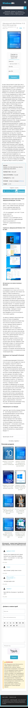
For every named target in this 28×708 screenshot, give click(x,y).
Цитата (5, 562)
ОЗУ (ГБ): (11, 66)
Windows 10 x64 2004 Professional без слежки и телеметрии (8, 463)
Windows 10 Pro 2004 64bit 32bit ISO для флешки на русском (8, 487)
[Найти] (25, 7)
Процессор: (11, 61)
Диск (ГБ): (11, 71)
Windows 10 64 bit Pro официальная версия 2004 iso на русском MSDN (20, 464)
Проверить (14, 77)
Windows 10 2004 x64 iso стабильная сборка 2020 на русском (20, 511)
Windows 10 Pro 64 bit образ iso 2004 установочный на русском (20, 535)
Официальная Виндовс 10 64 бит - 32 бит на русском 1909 (8, 535)
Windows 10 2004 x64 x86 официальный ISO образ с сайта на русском (8, 511)
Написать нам (12, 697)
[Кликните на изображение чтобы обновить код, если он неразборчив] (14, 651)
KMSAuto (21, 181)
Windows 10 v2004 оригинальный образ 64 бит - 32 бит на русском (20, 487)
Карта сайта (5, 697)
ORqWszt (8, 588)
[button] (4, 623)
